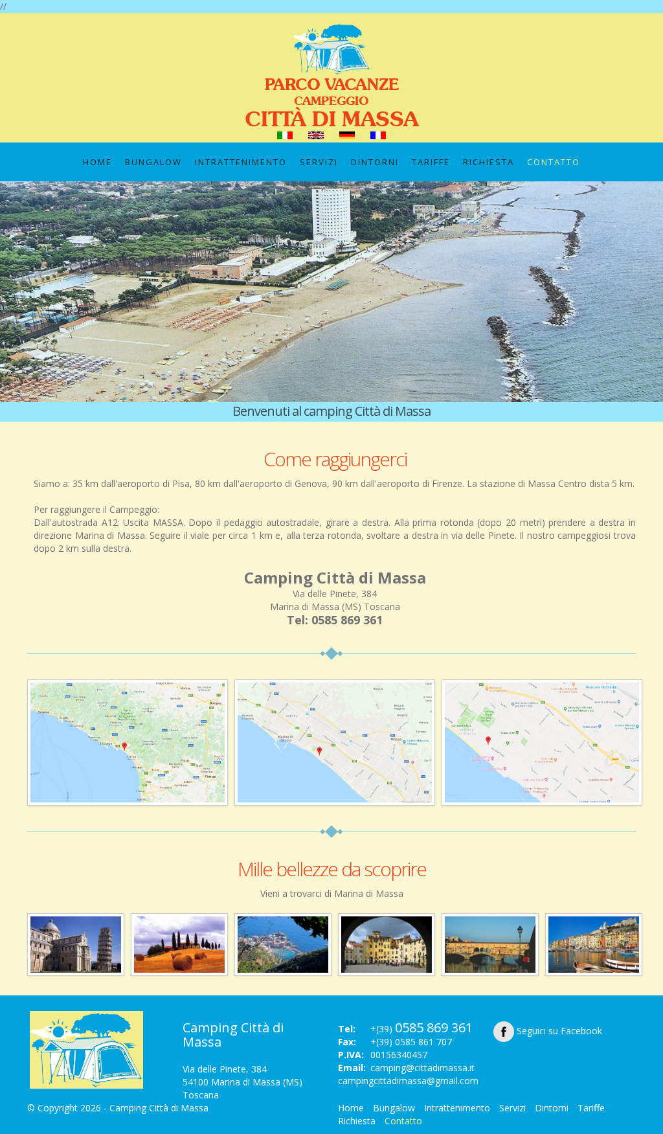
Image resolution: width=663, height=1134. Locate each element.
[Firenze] (490, 943)
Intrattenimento (241, 162)
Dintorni (375, 162)
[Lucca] (386, 943)
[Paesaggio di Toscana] (179, 943)
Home (97, 162)
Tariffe (431, 162)
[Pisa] (75, 943)
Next (650, 297)
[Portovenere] (593, 943)
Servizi (319, 162)
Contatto (553, 162)
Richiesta (488, 162)
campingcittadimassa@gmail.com (408, 1080)
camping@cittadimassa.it (422, 1067)
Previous (12, 297)
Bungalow (153, 162)
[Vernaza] (283, 943)
